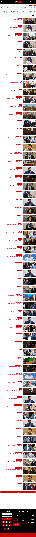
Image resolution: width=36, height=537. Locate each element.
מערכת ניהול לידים (17, 515)
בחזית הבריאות (33, 516)
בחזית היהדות (33, 521)
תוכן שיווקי (28, 522)
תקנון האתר (23, 521)
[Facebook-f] (3, 522)
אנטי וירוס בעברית (17, 516)
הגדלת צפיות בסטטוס (17, 518)
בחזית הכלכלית (33, 518)
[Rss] (8, 528)
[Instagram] (6, 525)
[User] (5, 528)
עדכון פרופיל (23, 513)
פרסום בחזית (18, 513)
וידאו (29, 513)
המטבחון (28, 519)
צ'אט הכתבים (33, 513)
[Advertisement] (18, 501)
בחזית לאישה (33, 519)
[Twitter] (9, 525)
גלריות (29, 518)
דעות (29, 516)
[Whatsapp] (9, 522)
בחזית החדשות (33, 515)
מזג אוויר (28, 521)
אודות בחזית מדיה (22, 523)
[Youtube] (3, 525)
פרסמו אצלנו (23, 520)
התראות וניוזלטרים (22, 515)
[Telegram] (6, 522)
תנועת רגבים (18, 9)
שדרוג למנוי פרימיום (23, 517)
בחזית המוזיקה (33, 522)
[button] (31, 2)
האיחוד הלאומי (7, 7)
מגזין (29, 515)
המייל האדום (23, 519)
